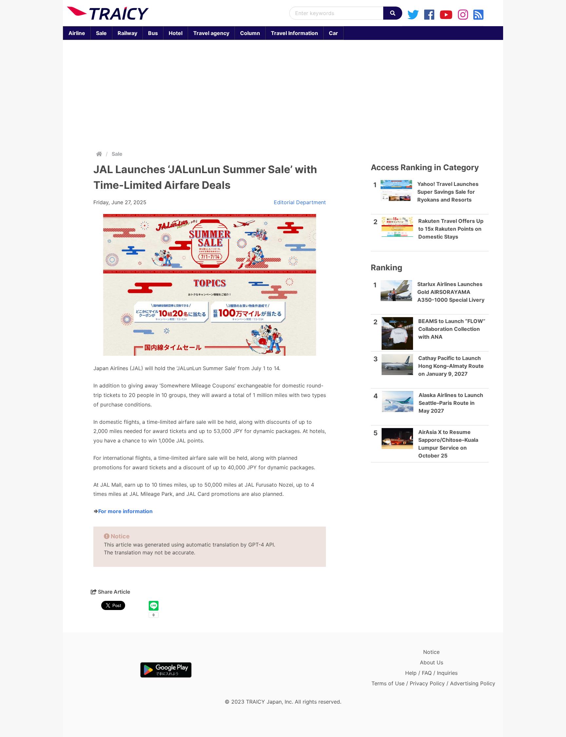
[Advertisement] (283, 93)
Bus (153, 33)
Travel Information (294, 33)
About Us (431, 662)
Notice (431, 652)
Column (250, 33)
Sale (101, 33)
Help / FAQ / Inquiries (431, 673)
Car (333, 33)
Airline (76, 33)
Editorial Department (300, 202)
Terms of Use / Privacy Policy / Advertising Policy (433, 683)
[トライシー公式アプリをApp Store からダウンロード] (105, 669)
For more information (125, 511)
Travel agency (211, 33)
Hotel (175, 33)
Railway (127, 33)
